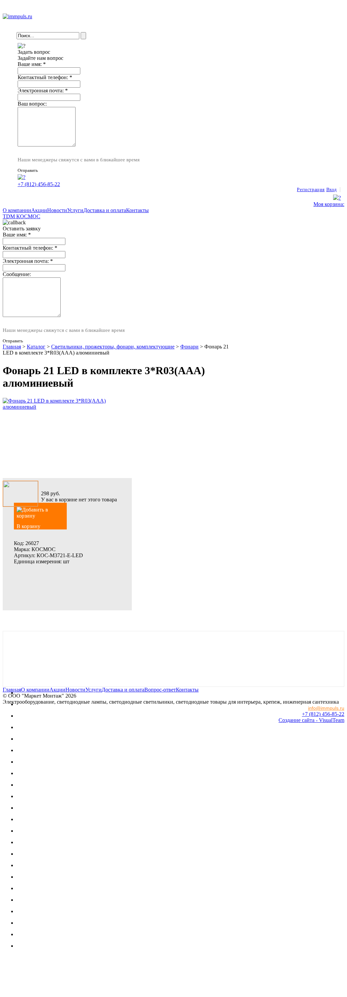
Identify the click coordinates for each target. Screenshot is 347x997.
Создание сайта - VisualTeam (311, 720)
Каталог (36, 346)
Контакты (137, 210)
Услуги (75, 210)
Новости (57, 210)
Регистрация (311, 189)
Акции (39, 210)
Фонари (189, 346)
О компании (17, 210)
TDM (9, 216)
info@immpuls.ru (326, 708)
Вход (331, 189)
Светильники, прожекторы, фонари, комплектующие (113, 346)
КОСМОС (28, 216)
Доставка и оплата (104, 210)
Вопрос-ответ (160, 690)
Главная (12, 346)
